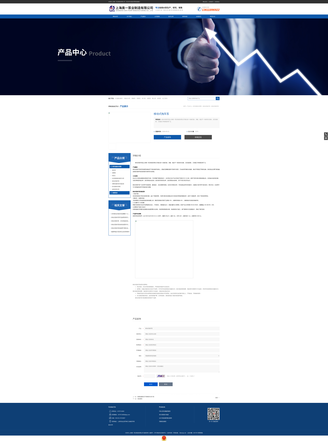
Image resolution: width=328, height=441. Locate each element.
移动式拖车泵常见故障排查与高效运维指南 (120, 217)
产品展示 (143, 16)
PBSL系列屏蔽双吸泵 (164, 411)
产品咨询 (167, 137)
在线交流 (198, 137)
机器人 (114, 175)
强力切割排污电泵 (164, 414)
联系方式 (212, 16)
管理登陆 (200, 432)
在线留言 (211, 1)
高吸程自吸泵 (162, 421)
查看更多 (115, 192)
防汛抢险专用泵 (197, 106)
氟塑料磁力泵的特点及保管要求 (120, 231)
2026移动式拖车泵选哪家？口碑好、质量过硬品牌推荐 (120, 213)
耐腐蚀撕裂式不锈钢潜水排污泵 (146, 396)
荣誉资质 (184, 16)
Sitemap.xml (182, 432)
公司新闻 (157, 16)
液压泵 (114, 170)
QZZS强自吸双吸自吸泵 (165, 418)
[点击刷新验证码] (161, 376)
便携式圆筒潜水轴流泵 (118, 183)
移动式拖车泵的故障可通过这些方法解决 (120, 228)
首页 (184, 106)
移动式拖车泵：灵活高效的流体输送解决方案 (120, 221)
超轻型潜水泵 (115, 189)
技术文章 (170, 16)
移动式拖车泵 (206, 106)
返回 (216, 397)
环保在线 (175, 432)
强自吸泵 (140, 398)
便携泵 (114, 173)
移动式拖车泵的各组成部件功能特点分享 (120, 224)
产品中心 (189, 106)
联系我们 (217, 1)
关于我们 (129, 16)
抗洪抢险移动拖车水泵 (118, 178)
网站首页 (205, 1)
